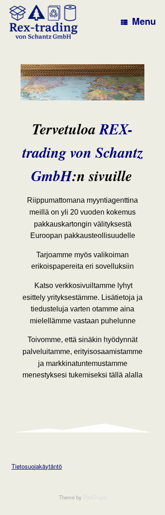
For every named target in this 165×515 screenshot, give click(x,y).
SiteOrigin (94, 497)
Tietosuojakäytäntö (36, 466)
